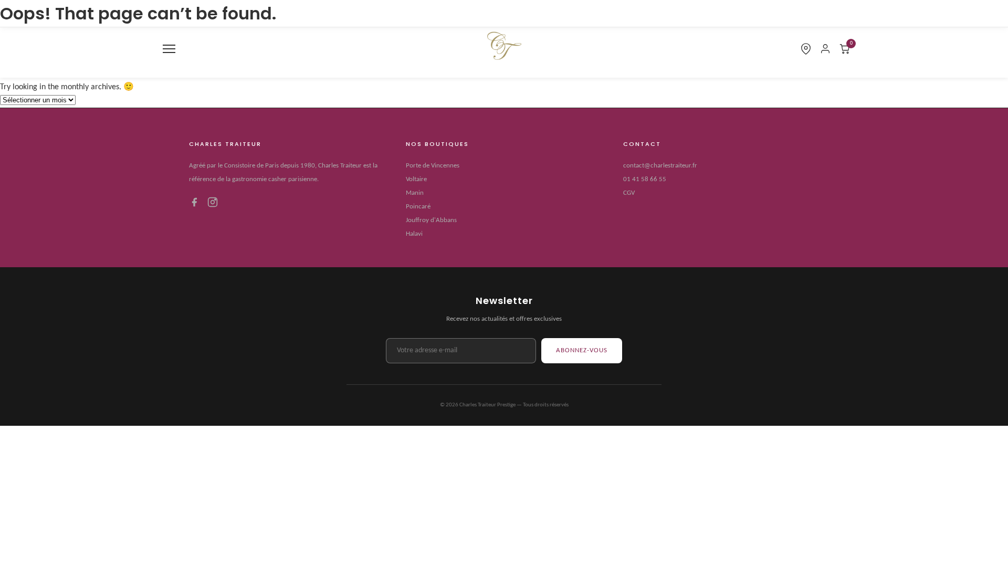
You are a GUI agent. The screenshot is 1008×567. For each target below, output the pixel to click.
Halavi (414, 233)
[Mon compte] (825, 49)
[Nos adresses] (806, 49)
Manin (415, 193)
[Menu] (169, 49)
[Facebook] (194, 205)
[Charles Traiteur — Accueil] (504, 49)
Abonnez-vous (581, 350)
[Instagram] (212, 205)
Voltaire (416, 179)
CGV (629, 193)
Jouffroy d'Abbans (431, 220)
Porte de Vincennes (432, 165)
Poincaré (418, 206)
